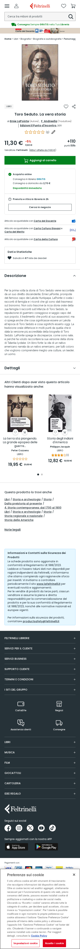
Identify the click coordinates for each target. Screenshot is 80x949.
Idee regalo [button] (12, 793)
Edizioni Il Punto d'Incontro (38, 125)
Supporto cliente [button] (16, 669)
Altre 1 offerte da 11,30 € (42, 150)
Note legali (12, 530)
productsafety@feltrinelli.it (41, 621)
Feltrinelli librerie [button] (16, 638)
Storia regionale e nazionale (23, 516)
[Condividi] (74, 106)
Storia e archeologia (27, 499)
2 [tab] (42, 474)
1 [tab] (40, 97)
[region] (40, 909)
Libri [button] (7, 742)
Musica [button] (9, 752)
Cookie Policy (39, 935)
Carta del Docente (45, 220)
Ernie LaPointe (19, 121)
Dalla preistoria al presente (23, 503)
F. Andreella (49, 121)
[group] (40, 24)
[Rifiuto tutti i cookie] (74, 875)
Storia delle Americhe (18, 520)
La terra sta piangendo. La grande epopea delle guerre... (20, 442)
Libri (7, 499)
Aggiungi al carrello (42, 160)
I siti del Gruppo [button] (15, 690)
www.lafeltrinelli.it (48, 584)
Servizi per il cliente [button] (18, 648)
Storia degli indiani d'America (60, 440)
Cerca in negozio (40, 207)
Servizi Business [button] (15, 659)
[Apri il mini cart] (73, 6)
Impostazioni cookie (25, 943)
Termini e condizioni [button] (18, 679)
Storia (48, 499)
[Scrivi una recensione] (53, 132)
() (47, 132)
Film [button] (7, 763)
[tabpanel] (40, 72)
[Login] (16, 6)
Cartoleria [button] (12, 783)
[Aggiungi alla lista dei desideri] (66, 106)
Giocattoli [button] (12, 773)
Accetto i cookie (54, 943)
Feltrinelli (22, 150)
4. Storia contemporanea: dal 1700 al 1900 (32, 508)
